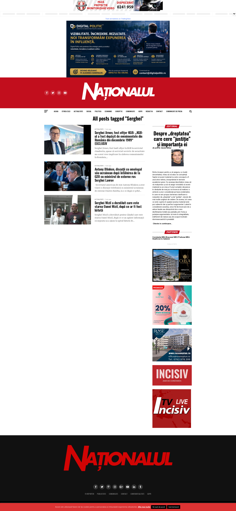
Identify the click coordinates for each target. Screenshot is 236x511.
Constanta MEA (158, 237)
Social (88, 111)
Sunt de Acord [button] (174, 507)
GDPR (140, 111)
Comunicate (130, 111)
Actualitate (78, 111)
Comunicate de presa (174, 111)
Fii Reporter (89, 494)
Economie (108, 111)
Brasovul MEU (172, 237)
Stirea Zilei (66, 111)
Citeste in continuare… (162, 224)
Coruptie (118, 111)
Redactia (149, 111)
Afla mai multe (144, 507)
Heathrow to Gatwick (161, 239)
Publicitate (101, 494)
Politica (98, 111)
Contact (159, 111)
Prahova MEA (184, 237)
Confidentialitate (137, 494)
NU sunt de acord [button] (159, 507)
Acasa (56, 111)
